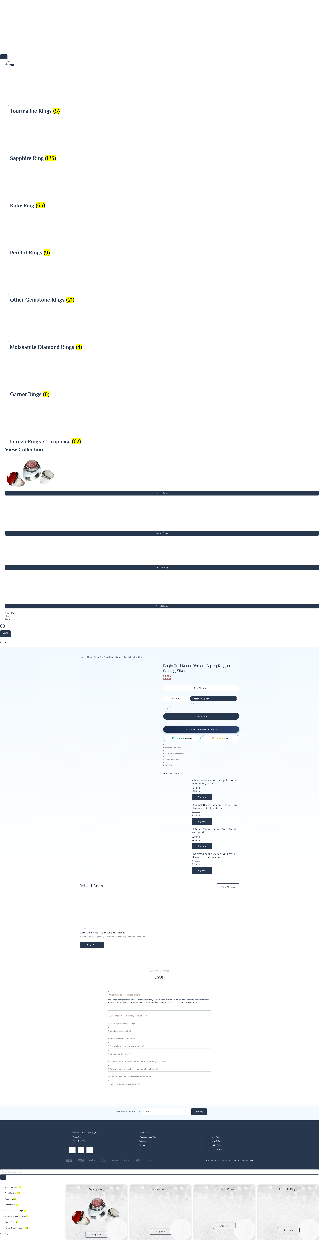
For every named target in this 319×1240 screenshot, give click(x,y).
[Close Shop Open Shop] (12, 65)
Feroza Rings (160, 1189)
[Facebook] (72, 1150)
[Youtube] (89, 1150)
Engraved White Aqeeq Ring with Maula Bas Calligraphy (213, 855)
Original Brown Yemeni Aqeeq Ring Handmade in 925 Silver (215, 806)
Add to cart (201, 716)
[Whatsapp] (81, 1150)
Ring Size (175, 698)
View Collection (24, 449)
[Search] (3, 1177)
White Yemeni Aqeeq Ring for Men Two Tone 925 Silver (214, 782)
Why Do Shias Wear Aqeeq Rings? (103, 932)
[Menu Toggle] (3, 56)
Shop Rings (4, 1233)
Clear (192, 703)
